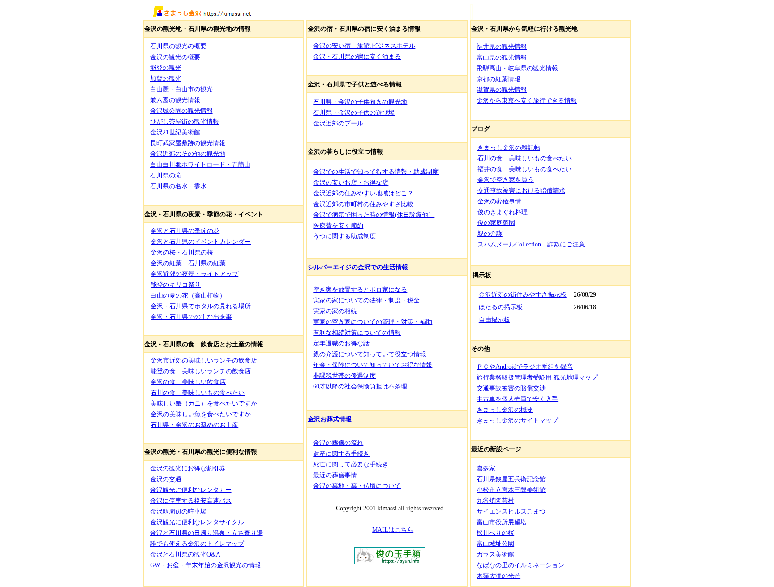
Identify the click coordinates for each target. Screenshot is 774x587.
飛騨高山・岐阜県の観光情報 (517, 68)
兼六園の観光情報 (175, 100)
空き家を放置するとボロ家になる (360, 289)
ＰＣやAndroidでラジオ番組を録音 (525, 366)
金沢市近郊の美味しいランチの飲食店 (203, 360)
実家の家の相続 (335, 311)
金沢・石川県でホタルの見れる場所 (200, 306)
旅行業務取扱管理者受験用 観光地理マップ (537, 377)
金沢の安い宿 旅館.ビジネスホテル (364, 45)
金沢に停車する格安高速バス (191, 500)
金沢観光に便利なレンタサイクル (197, 522)
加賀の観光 (165, 78)
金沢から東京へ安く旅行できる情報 (527, 100)
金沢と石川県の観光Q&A (185, 554)
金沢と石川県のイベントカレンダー (200, 241)
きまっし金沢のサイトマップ (517, 420)
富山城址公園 (495, 543)
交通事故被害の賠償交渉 (511, 388)
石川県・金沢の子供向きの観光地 (360, 101)
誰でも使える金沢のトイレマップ (197, 543)
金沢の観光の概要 (175, 56)
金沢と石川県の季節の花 (184, 230)
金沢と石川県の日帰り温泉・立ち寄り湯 (206, 532)
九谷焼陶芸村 (495, 500)
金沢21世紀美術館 (175, 132)
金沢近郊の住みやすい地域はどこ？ (363, 193)
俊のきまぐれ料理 (502, 212)
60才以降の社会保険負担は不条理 (360, 386)
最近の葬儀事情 (335, 475)
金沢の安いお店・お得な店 (350, 182)
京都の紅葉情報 (498, 78)
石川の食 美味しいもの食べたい (197, 392)
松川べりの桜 (495, 532)
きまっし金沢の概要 (505, 409)
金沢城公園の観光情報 (181, 110)
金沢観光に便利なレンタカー (191, 489)
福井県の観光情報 (502, 46)
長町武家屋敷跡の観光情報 (187, 143)
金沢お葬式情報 (330, 419)
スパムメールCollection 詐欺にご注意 (531, 244)
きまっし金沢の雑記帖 (508, 147)
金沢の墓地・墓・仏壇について (357, 485)
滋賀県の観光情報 (502, 89)
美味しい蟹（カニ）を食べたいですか (203, 403)
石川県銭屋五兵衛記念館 (511, 479)
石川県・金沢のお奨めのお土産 (194, 424)
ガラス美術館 (495, 554)
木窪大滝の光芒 (498, 575)
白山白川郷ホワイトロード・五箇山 (200, 164)
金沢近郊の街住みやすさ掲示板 (523, 294)
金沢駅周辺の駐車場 (178, 511)
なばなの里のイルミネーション (520, 565)
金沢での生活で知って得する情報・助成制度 (376, 171)
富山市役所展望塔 (502, 522)
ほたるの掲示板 (501, 307)
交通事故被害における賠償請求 (521, 190)
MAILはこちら (392, 530)
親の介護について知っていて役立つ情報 (369, 354)
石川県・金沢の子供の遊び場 (354, 112)
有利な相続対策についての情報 (357, 332)
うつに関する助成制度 (344, 236)
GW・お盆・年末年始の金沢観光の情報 (205, 565)
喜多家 (486, 468)
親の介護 (490, 233)
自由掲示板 (494, 319)
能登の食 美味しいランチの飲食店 (200, 371)
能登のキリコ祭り (175, 284)
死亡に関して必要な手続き (350, 464)
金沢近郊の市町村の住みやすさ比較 (363, 203)
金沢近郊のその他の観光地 (187, 153)
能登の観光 (165, 67)
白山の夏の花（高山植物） (188, 295)
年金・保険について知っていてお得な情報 (372, 364)
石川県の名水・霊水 (178, 186)
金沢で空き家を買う (505, 179)
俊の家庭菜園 (496, 222)
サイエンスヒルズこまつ (511, 511)
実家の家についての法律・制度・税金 (366, 300)
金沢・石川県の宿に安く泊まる (357, 56)
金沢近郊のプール (338, 123)
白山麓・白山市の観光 (181, 89)
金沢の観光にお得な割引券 (187, 468)
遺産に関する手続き (341, 453)
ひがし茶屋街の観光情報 (184, 121)
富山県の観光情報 (502, 57)
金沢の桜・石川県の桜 (181, 252)
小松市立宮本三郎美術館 (511, 489)
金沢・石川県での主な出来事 (191, 316)
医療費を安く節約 (338, 225)
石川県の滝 (165, 175)
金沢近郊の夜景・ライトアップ (194, 273)
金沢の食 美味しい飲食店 (188, 381)
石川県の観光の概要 (178, 46)
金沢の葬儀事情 (499, 201)
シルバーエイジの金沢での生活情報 (358, 267)
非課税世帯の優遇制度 (344, 375)
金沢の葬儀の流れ (338, 442)
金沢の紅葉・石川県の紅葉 (188, 263)
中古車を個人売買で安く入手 (517, 398)
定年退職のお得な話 (341, 343)
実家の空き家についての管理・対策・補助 (372, 321)
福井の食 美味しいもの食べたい (524, 169)
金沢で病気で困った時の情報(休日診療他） (373, 214)
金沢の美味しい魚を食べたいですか (200, 414)
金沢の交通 (165, 479)
